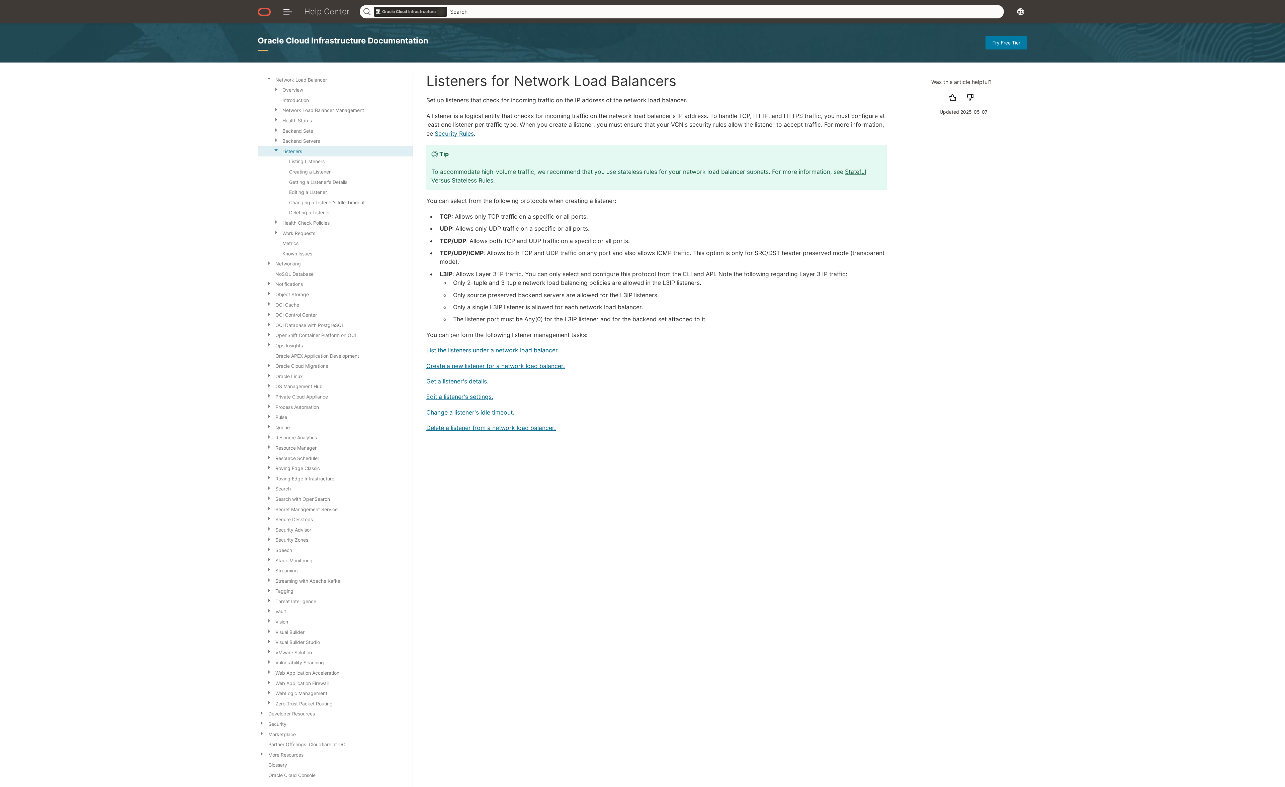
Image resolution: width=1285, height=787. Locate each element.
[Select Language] (1020, 11)
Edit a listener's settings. (459, 396)
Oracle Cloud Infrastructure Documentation (343, 40)
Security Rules (454, 133)
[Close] (269, 79)
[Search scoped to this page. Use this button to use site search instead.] (441, 12)
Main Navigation (287, 11)
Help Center (327, 11)
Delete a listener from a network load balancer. (491, 427)
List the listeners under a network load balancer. (492, 350)
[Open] (276, 89)
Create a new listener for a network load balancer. (495, 365)
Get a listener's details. (457, 381)
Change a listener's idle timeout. (470, 412)
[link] (410, 12)
